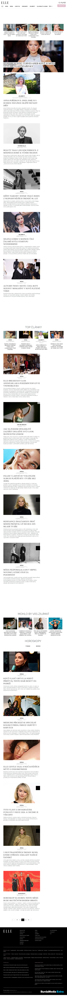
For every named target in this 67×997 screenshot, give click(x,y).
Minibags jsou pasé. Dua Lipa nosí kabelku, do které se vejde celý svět (57, 346)
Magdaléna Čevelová (23, 97)
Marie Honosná (20, 895)
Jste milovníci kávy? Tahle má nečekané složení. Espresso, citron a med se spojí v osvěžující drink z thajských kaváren (48, 980)
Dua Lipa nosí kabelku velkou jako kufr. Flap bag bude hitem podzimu (15, 972)
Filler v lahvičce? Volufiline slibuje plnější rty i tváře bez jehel (19, 478)
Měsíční (38, 646)
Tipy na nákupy (21, 424)
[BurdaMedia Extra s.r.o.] (52, 992)
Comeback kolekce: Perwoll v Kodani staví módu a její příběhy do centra (25, 633)
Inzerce (21, 938)
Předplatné (22, 932)
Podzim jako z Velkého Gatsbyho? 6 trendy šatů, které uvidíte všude (25, 346)
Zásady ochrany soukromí (40, 937)
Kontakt (21, 933)
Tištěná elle (22, 145)
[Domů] (7, 931)
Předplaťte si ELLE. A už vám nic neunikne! (57, 33)
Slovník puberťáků (20, 950)
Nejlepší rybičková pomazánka (36, 957)
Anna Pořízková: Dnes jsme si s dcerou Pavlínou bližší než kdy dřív (20, 103)
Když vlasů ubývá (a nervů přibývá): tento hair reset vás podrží (19, 681)
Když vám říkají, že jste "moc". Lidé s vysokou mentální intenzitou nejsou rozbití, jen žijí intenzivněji (48, 973)
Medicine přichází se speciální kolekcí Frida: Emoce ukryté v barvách (20, 725)
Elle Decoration (53, 930)
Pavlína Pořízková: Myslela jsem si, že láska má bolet (45, 33)
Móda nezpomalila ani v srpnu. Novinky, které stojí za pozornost (20, 572)
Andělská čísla (40, 950)
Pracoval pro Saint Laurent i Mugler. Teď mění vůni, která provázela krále (16, 974)
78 (23, 920)
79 (26, 919)
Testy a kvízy (34, 950)
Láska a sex (37, 935)
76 (17, 919)
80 (29, 919)
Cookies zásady (38, 940)
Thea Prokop (15, 97)
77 (20, 919)
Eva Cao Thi (20, 283)
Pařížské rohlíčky (46, 957)
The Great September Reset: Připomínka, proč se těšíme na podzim (40, 633)
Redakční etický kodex (24, 935)
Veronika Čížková (20, 807)
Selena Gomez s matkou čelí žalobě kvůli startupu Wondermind (18, 241)
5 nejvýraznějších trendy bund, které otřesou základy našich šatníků (20, 854)
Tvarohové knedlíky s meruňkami (17, 957)
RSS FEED (21, 943)
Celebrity (32, 6)
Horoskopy (25, 6)
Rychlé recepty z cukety (54, 957)
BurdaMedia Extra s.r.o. (13, 990)
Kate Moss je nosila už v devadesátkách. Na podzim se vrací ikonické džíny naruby (18, 977)
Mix (50, 933)
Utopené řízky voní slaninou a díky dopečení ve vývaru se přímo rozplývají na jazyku (48, 984)
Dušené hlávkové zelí (19, 958)
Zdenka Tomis (20, 147)
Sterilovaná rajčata (27, 957)
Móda (6, 6)
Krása (11, 6)
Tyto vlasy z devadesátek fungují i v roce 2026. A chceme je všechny (20, 812)
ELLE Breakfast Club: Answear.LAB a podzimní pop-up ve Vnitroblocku (21, 383)
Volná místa (22, 937)
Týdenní (27, 646)
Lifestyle (17, 6)
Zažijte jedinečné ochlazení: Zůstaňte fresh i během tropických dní (55, 633)
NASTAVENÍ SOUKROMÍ (39, 938)
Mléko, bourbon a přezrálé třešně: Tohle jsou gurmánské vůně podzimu (33, 34)
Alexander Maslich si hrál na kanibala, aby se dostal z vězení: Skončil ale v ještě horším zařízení (49, 969)
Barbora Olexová (20, 236)
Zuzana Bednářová (10, 341)
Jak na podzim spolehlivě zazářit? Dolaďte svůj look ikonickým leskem (18, 431)
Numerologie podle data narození (54, 950)
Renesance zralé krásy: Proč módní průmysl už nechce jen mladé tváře (19, 524)
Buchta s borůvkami (10, 958)
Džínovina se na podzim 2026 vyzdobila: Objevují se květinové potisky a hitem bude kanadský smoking (49, 966)
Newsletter (22, 930)
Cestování (45, 950)
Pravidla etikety (13, 950)
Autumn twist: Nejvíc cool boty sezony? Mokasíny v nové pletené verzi (21, 288)
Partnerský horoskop (27, 950)
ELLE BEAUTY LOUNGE (42, 6)
